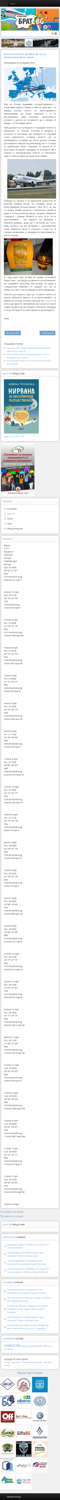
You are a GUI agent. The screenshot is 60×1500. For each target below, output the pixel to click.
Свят (9, 523)
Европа (10, 513)
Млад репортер (15, 528)
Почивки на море (11, 1212)
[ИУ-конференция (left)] (17, 469)
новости (12, 1345)
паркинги (49, 300)
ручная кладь (35, 1346)
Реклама (47, 1362)
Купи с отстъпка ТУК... (14, 436)
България (12, 508)
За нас (7, 1362)
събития (47, 1346)
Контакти (16, 1362)
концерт (25, 1346)
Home (7, 1365)
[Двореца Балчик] (30, 43)
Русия (10, 518)
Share (6, 318)
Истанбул (8, 1349)
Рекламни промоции (32, 1362)
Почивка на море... (12, 1216)
